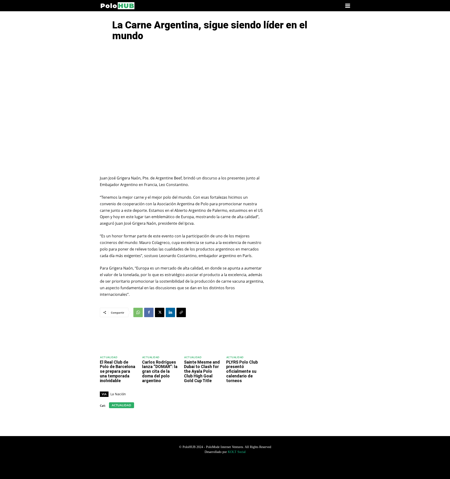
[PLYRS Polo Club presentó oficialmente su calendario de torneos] (245, 339)
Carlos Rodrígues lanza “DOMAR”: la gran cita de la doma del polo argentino (159, 371)
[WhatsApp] (138, 312)
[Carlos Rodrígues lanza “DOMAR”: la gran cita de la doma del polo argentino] (161, 339)
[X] (159, 312)
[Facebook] (149, 312)
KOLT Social (237, 452)
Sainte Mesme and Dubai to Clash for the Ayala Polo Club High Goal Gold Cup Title (202, 371)
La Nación (118, 394)
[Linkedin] (170, 312)
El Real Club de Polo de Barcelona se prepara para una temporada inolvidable (117, 371)
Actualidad (108, 357)
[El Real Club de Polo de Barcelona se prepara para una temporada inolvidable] (119, 339)
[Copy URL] (181, 312)
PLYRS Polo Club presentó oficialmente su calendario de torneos (242, 371)
